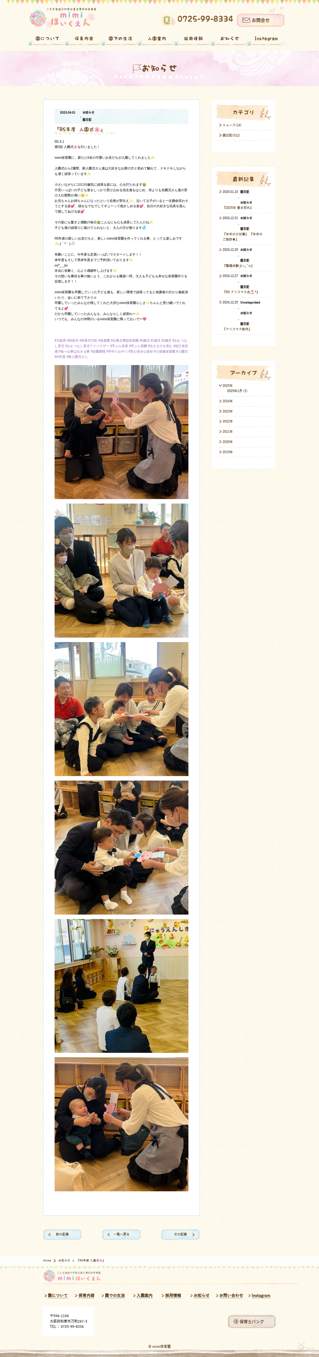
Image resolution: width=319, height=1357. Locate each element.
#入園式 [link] (182, 351)
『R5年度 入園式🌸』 (80, 129)
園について (48, 39)
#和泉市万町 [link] (88, 340)
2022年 (228, 421)
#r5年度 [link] (60, 357)
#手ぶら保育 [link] (119, 346)
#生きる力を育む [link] (160, 346)
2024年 (228, 401)
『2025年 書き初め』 (238, 208)
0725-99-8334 (205, 19)
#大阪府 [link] (60, 340)
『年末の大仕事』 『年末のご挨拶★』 (242, 237)
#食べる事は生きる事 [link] (74, 351)
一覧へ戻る (121, 1234)
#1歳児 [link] (155, 340)
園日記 (86, 120)
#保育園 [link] (104, 340)
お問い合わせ (231, 1295)
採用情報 (193, 39)
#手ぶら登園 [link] (138, 346)
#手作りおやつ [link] (117, 351)
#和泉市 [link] (73, 340)
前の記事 (62, 1234)
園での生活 (121, 39)
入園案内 (157, 39)
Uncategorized (250, 302)
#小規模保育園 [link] (164, 351)
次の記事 (180, 1234)
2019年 (228, 452)
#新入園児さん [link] (77, 357)
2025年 (228, 386)
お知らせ (229, 39)
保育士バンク (252, 1321)
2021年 (228, 431)
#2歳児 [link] (166, 340)
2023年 (228, 411)
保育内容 (84, 39)
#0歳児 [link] (145, 340)
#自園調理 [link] (98, 351)
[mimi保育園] (62, 18)
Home (47, 1260)
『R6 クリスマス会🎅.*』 (241, 292)
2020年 (228, 442)
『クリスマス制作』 (237, 329)
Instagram (266, 39)
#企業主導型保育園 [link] (125, 340)
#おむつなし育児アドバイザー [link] (87, 346)
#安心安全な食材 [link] (141, 351)
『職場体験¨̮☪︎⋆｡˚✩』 (238, 266)
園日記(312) (231, 135)
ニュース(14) (232, 125)
